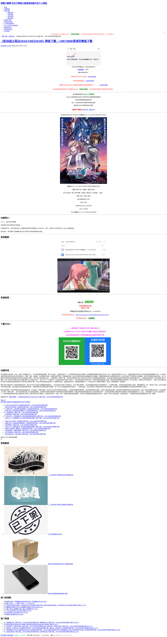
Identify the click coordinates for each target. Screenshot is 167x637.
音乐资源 (10, 16)
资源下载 (7, 11)
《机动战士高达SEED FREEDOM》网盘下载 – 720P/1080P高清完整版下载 (46, 41)
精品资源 (10, 18)
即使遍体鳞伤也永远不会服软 (21, 402)
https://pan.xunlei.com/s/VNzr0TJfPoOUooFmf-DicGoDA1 (92, 315)
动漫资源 (10, 14)
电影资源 (10, 12)
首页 (5, 7)
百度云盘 (85, 109)
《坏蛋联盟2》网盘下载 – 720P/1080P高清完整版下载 (20, 425)
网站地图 (10, 635)
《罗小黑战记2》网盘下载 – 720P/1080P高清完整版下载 (21, 432)
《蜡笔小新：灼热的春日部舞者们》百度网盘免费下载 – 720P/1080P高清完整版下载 (29, 423)
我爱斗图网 (12, 397)
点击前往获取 (92, 76)
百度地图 (3, 635)
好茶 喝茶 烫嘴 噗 (6, 402)
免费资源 (7, 9)
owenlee (9, 45)
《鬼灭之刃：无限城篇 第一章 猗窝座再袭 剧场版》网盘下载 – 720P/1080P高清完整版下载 (31, 426)
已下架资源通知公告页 (55, 534)
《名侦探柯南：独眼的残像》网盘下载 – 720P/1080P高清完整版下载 (25, 430)
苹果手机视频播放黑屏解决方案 (57, 593)
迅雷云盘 (92, 109)
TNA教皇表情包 (9, 23)
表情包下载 (7, 20)
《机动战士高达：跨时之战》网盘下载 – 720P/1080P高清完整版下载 (25, 434)
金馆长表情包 (8, 22)
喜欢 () (3, 400)
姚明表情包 (7, 27)
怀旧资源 (7, 31)
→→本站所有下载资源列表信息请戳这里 (60, 475)
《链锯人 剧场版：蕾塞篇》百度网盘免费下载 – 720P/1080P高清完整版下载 (27, 428)
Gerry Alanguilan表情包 (11, 25)
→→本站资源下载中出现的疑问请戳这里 (60, 504)
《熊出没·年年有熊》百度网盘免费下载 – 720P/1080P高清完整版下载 (25, 421)
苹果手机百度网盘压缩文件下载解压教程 (60, 564)
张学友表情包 (8, 29)
